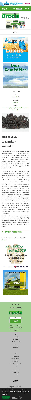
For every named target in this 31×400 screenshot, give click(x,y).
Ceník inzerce (15, 372)
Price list (15, 375)
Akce (15, 350)
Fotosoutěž (15, 347)
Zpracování (15, 110)
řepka (26, 108)
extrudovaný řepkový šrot (10, 108)
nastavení (4, 394)
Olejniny (15, 102)
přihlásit (4, 240)
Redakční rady (15, 361)
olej (19, 108)
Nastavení (14, 397)
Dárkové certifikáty (15, 342)
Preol (22, 108)
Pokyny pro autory (15, 358)
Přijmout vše (5, 397)
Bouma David (15, 97)
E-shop (15, 344)
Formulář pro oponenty (15, 364)
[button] (15, 321)
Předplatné (15, 339)
